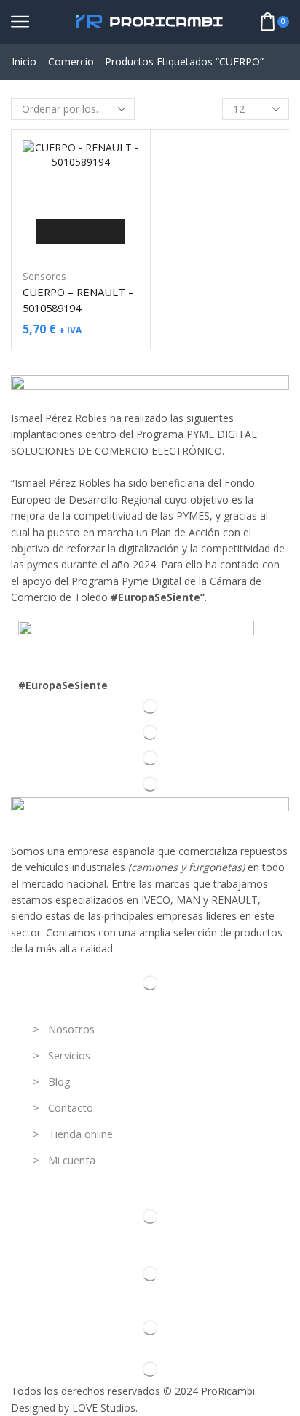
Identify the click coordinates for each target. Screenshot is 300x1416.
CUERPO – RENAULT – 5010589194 (78, 300)
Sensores (44, 276)
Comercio (71, 61)
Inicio (24, 61)
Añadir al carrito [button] (80, 231)
